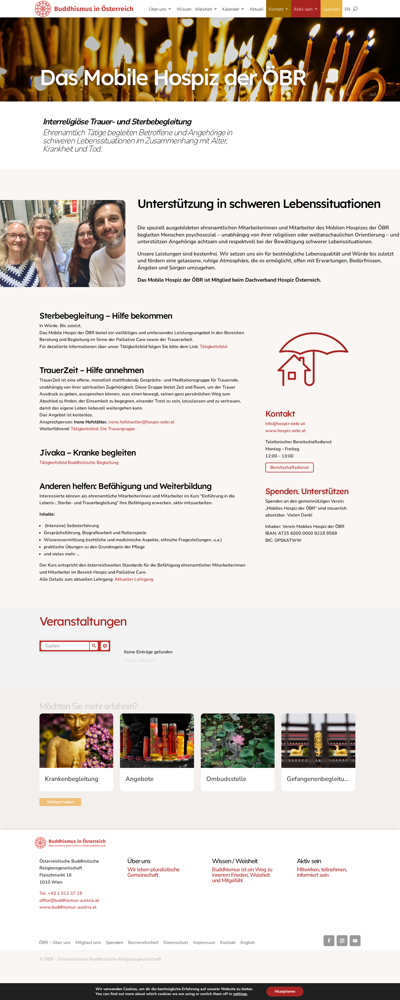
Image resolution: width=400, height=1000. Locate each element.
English (248, 943)
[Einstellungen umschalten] (105, 646)
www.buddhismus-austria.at (68, 907)
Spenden (331, 9)
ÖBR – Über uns (54, 943)
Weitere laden (60, 802)
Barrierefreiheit (143, 943)
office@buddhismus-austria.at (69, 900)
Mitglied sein (88, 943)
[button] (74, 646)
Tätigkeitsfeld (213, 347)
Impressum (204, 943)
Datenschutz (176, 943)
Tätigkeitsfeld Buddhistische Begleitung (78, 463)
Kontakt (276, 9)
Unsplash (386, 94)
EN (347, 9)
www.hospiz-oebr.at (285, 431)
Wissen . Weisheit (194, 9)
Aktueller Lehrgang (134, 579)
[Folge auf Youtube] (355, 940)
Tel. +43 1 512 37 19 (60, 893)
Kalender (230, 9)
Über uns (157, 9)
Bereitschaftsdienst (289, 467)
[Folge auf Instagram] (342, 940)
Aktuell (257, 9)
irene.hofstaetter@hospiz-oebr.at (141, 422)
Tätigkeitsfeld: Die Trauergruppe (103, 429)
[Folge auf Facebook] (329, 940)
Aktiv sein (303, 9)
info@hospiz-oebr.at (285, 424)
